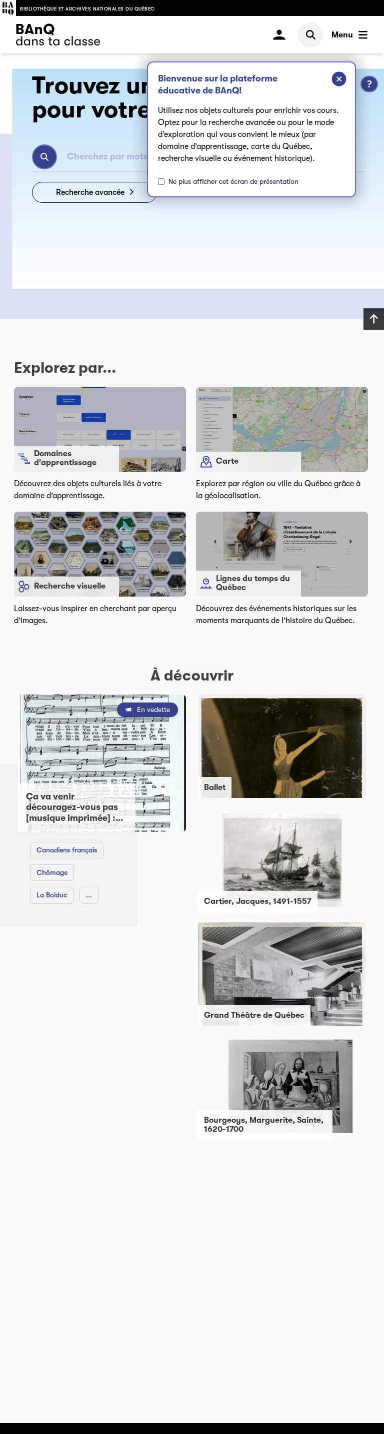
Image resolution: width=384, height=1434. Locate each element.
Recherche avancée (90, 192)
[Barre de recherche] (310, 34)
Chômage (52, 872)
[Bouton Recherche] (44, 156)
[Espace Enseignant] (279, 34)
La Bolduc (51, 895)
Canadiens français (66, 850)
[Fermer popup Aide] (331, 80)
